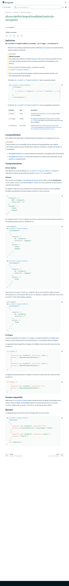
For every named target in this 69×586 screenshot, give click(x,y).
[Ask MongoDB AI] (63, 7)
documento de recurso (31, 180)
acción (25, 400)
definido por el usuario (43, 48)
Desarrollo (16, 12)
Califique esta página (10, 32)
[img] (6, 35)
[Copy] (62, 85)
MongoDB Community (16, 156)
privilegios (52, 338)
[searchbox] (37, 7)
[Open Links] (65, 2)
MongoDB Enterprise (15, 153)
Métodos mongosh (25, 12)
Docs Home (8, 12)
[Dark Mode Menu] (66, 7)
